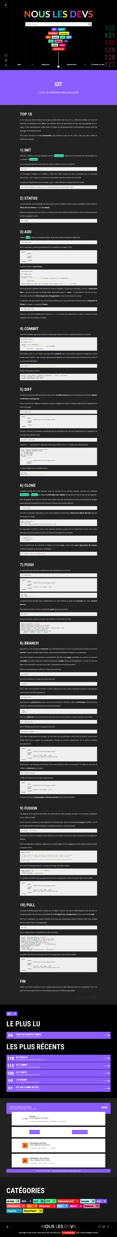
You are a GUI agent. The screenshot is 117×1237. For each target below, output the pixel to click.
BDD (66, 41)
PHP (68, 37)
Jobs (19, 64)
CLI (51, 41)
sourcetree (59, 156)
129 (109, 50)
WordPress (33, 1210)
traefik (61, 29)
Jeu (48, 37)
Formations (71, 64)
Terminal (33, 159)
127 (109, 64)
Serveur (58, 41)
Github (34, 495)
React (62, 45)
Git (54, 29)
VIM (28, 237)
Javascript (53, 33)
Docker (55, 37)
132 (109, 28)
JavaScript (15, 1206)
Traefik (14, 1210)
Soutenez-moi (69, 1233)
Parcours (45, 64)
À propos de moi (97, 64)
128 (109, 57)
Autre (55, 45)
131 (109, 35)
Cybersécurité (58, 49)
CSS (62, 37)
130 (109, 42)
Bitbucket (24, 495)
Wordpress (64, 33)
